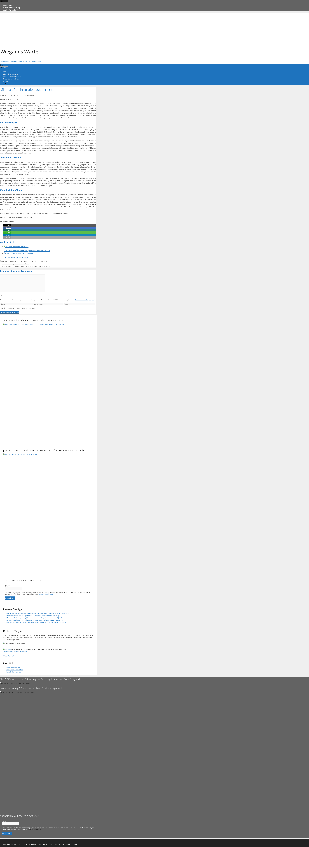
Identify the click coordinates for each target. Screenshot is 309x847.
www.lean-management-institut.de (15, 652)
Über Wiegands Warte (10, 74)
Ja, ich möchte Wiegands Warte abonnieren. (18, 308)
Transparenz (43, 261)
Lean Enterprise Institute (14, 670)
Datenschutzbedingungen (84, 300)
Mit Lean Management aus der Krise (15, 264)
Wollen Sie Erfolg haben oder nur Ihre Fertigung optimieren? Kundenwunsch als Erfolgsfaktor (37, 614)
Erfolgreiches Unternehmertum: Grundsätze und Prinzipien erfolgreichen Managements (36, 622)
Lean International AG (13, 668)
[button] (7, 225)
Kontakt (5, 81)
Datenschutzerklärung (11, 8)
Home (5, 72)
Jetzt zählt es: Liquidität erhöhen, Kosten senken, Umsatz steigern (26, 266)
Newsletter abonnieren (11, 79)
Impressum (7, 5)
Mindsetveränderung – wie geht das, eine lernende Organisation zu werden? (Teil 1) (34, 620)
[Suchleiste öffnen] (1, 65)
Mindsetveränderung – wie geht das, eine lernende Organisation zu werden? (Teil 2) (34, 618)
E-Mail (7, 586)
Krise (20, 261)
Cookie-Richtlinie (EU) (11, 10)
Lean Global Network (13, 672)
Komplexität (13, 261)
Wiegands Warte (19, 51)
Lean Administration (30, 261)
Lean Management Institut (12, 76)
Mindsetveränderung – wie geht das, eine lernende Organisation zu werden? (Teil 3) (34, 616)
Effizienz (5, 261)
